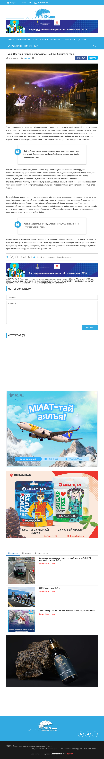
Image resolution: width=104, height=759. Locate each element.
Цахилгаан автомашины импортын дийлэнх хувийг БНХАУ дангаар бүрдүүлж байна (65, 559)
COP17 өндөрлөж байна (49, 588)
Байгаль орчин (15, 46)
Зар (36, 46)
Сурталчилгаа (23, 40)
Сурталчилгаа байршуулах (71, 748)
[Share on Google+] (29, 257)
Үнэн (35, 40)
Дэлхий (82, 40)
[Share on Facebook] (17, 257)
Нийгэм (28, 46)
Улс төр (44, 40)
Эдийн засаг (56, 40)
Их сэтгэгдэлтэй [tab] (41, 553)
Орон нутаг (70, 40)
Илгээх (90, 327)
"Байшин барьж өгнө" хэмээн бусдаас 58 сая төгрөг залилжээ (67, 611)
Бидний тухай (38, 748)
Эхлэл (11, 40)
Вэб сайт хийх (90, 748)
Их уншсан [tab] (26, 553)
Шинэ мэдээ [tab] (13, 553)
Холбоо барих (51, 748)
